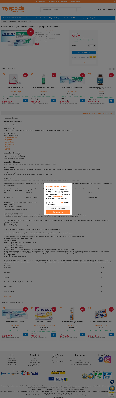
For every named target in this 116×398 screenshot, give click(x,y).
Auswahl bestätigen (58, 208)
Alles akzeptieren (58, 212)
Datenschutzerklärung (57, 196)
